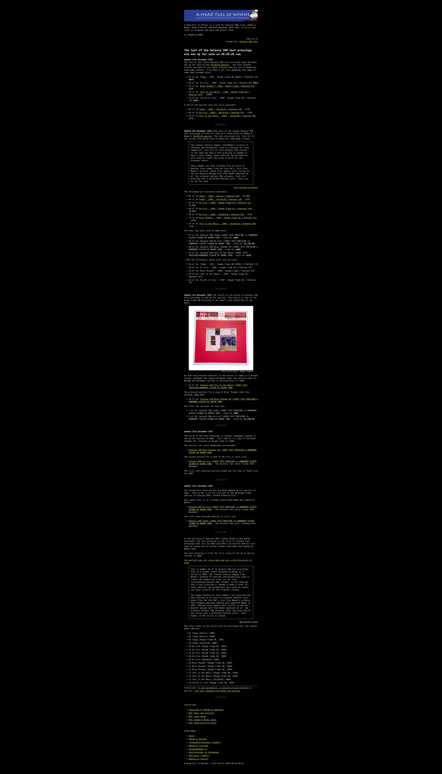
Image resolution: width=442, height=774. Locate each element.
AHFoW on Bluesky (198, 739)
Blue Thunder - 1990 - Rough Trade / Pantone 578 (227, 86)
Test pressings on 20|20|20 (246, 187)
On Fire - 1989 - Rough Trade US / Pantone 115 (225, 203)
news (255, 41)
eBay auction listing (248, 622)
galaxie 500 (245, 41)
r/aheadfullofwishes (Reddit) (205, 742)
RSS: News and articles (201, 713)
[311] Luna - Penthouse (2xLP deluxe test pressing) (217, 691)
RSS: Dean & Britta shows (202, 723)
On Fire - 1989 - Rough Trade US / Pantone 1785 (225, 209)
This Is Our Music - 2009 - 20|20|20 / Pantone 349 (227, 116)
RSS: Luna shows (197, 716)
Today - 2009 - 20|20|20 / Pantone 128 (220, 109)
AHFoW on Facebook (198, 746)
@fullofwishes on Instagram (204, 752)
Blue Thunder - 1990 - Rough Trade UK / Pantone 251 (228, 218)
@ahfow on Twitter (198, 759)
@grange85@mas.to (198, 749)
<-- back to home (193, 34)
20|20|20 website (220, 65)
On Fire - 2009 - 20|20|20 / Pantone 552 (221, 113)
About (192, 736)
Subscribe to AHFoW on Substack (206, 710)
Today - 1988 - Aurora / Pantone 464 (219, 196)
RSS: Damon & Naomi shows (202, 720)
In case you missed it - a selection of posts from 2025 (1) (224, 688)
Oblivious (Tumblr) (199, 756)
